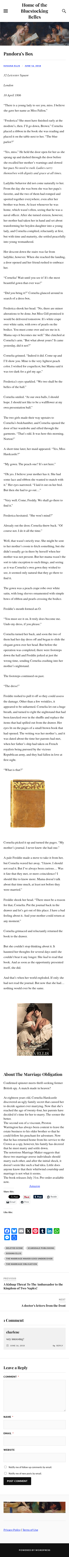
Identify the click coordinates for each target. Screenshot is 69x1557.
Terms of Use (30, 1529)
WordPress (42, 1550)
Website (9, 1449)
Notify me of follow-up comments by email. (30, 1467)
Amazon (34, 1186)
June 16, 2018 (33, 66)
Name (8, 1416)
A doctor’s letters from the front (43, 1305)
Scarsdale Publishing (41, 1248)
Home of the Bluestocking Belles (34, 11)
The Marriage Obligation (21, 1264)
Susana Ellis (12, 66)
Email (9, 1433)
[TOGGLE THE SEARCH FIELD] (63, 11)
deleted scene (14, 1248)
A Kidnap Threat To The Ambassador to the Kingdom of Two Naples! (33, 1286)
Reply (59, 1346)
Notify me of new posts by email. (25, 1473)
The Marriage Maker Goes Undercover (29, 1258)
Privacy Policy (12, 1529)
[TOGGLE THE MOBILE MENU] (6, 11)
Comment (11, 1376)
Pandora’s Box (18, 53)
